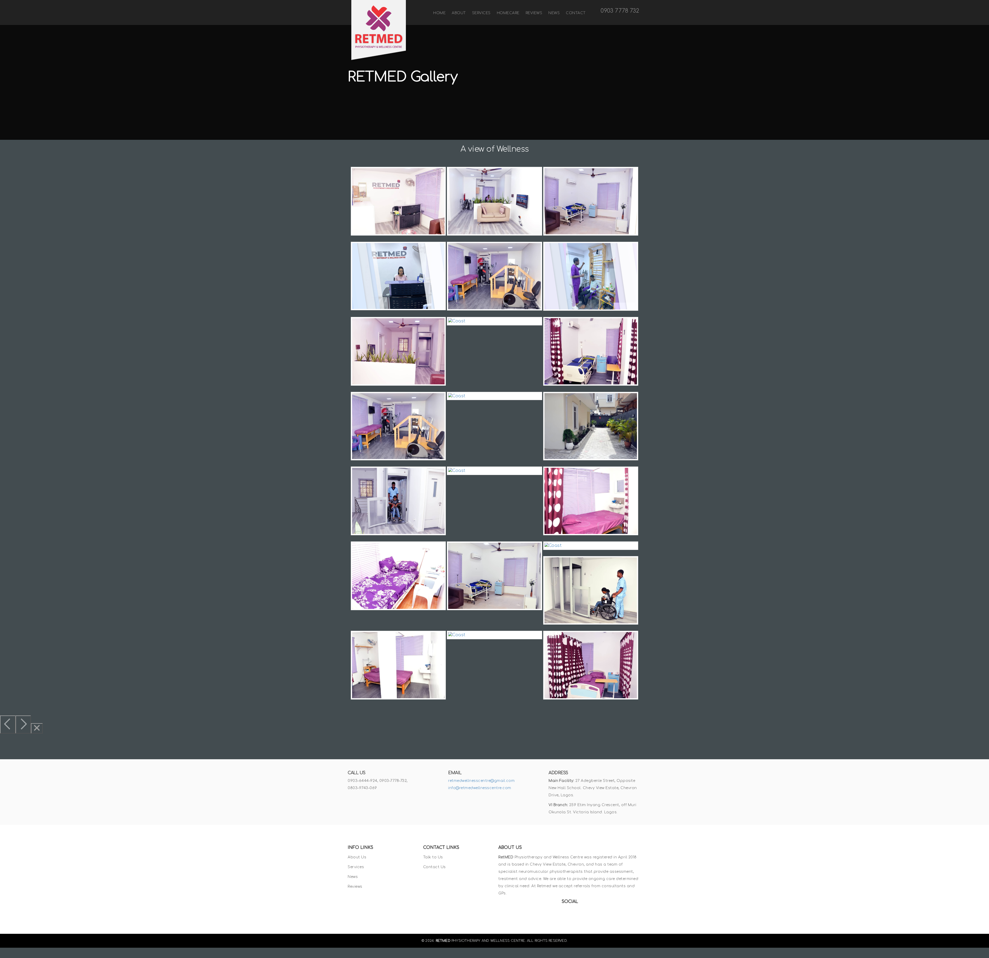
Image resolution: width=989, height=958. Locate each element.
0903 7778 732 (619, 11)
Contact (576, 13)
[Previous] (7, 724)
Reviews (534, 13)
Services (481, 13)
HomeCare (508, 13)
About (459, 13)
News (554, 13)
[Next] (23, 724)
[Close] (37, 728)
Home (439, 13)
